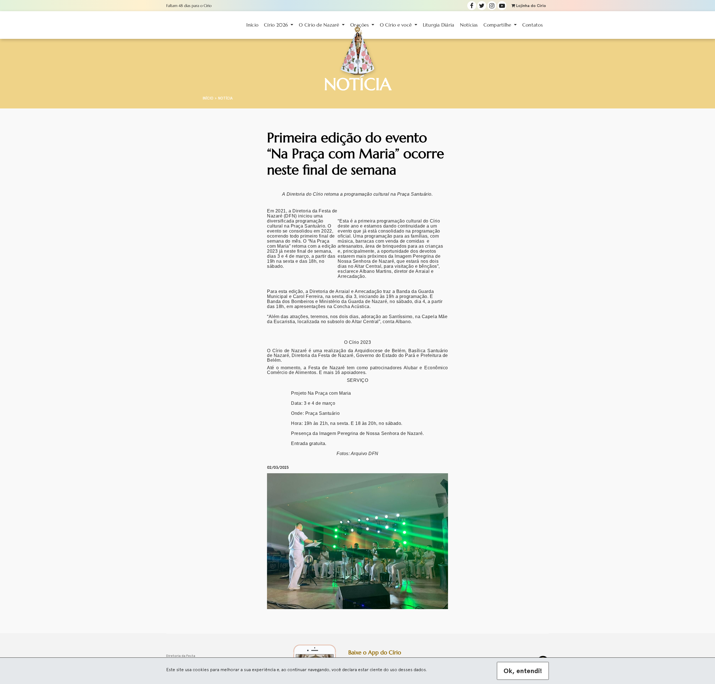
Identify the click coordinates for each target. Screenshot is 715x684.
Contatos (532, 25)
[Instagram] (491, 5)
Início (252, 25)
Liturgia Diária (438, 25)
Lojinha (530, 5)
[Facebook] (471, 5)
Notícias (469, 25)
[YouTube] (501, 5)
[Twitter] (481, 5)
